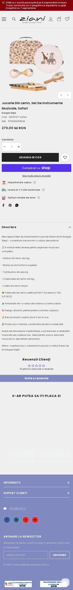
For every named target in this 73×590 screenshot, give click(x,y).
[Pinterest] (10, 205)
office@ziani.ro (17, 508)
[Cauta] (14, 19)
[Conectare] (51, 19)
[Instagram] (16, 519)
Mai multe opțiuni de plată (37, 175)
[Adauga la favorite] (65, 157)
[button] (61, 95)
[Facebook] (3, 205)
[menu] (4, 19)
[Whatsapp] (16, 205)
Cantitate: (8, 139)
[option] (36, 64)
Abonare (59, 555)
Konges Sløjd (9, 112)
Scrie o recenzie (37, 378)
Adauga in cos (30, 157)
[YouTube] (35, 519)
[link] (19, 456)
